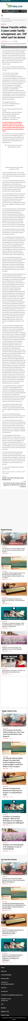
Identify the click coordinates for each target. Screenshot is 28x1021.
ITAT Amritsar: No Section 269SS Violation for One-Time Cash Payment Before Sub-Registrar (14, 538)
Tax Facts (3, 987)
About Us (3, 971)
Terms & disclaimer (6, 975)
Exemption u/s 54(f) (20, 471)
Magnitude (20, 1017)
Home (2, 967)
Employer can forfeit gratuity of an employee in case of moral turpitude (14, 637)
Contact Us (4, 982)
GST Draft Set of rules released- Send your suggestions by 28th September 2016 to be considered (14, 484)
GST (2, 1004)
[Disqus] (14, 509)
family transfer (6, 473)
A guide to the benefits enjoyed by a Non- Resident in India (13, 477)
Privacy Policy (5, 978)
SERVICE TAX (5, 1011)
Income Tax (3, 24)
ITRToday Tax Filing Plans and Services (12, 995)
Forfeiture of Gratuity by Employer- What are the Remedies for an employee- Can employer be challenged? (14, 613)
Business (3, 1008)
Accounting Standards (7, 984)
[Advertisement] (14, 692)
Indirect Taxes (5, 1015)
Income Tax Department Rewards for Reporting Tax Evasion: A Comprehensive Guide (14, 589)
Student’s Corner (6, 998)
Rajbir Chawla (4, 41)
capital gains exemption (10, 471)
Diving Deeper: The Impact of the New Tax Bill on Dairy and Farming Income (14, 660)
